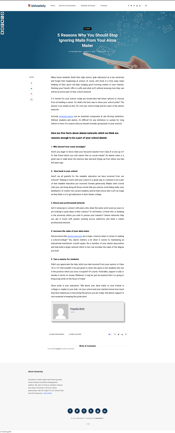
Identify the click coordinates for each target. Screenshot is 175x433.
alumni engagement (56, 334)
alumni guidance (75, 334)
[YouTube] (97, 410)
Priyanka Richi (76, 51)
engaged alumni (66, 116)
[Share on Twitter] (31, 88)
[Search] (145, 5)
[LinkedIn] (122, 334)
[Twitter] (77, 410)
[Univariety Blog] (37, 6)
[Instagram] (84, 410)
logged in (59, 349)
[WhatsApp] (2, 17)
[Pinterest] (31, 94)
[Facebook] (70, 410)
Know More (48, 393)
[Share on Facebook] (31, 83)
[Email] (31, 99)
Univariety (99, 418)
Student (87, 28)
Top (88, 424)
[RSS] (90, 410)
